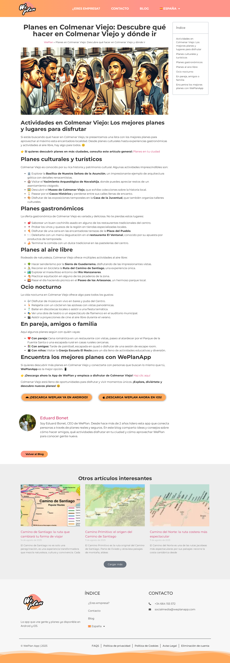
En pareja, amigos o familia (187, 78)
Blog (144, 8)
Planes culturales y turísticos (187, 56)
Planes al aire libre (187, 66)
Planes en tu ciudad (146, 151)
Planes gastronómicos (189, 62)
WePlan (48, 42)
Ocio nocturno (184, 71)
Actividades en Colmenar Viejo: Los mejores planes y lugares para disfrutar (188, 44)
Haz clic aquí (142, 375)
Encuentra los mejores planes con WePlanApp (189, 86)
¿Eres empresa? (86, 8)
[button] (115, 564)
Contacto (120, 8)
